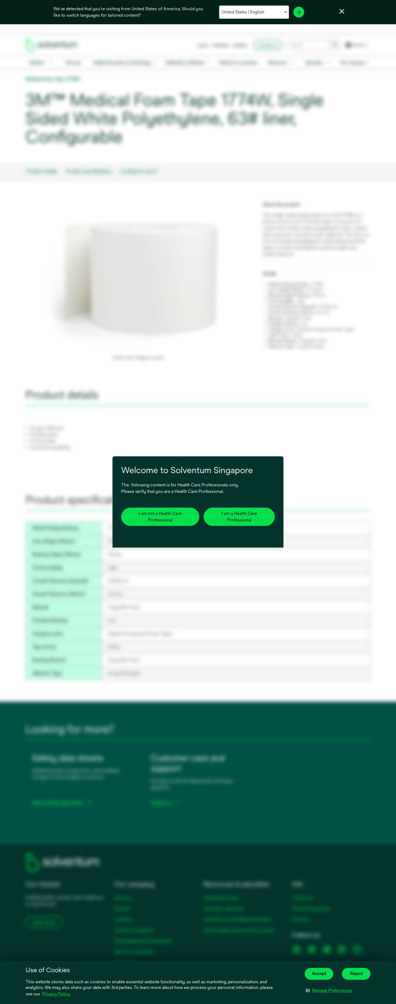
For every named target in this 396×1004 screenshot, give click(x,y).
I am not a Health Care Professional (160, 516)
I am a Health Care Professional (239, 516)
